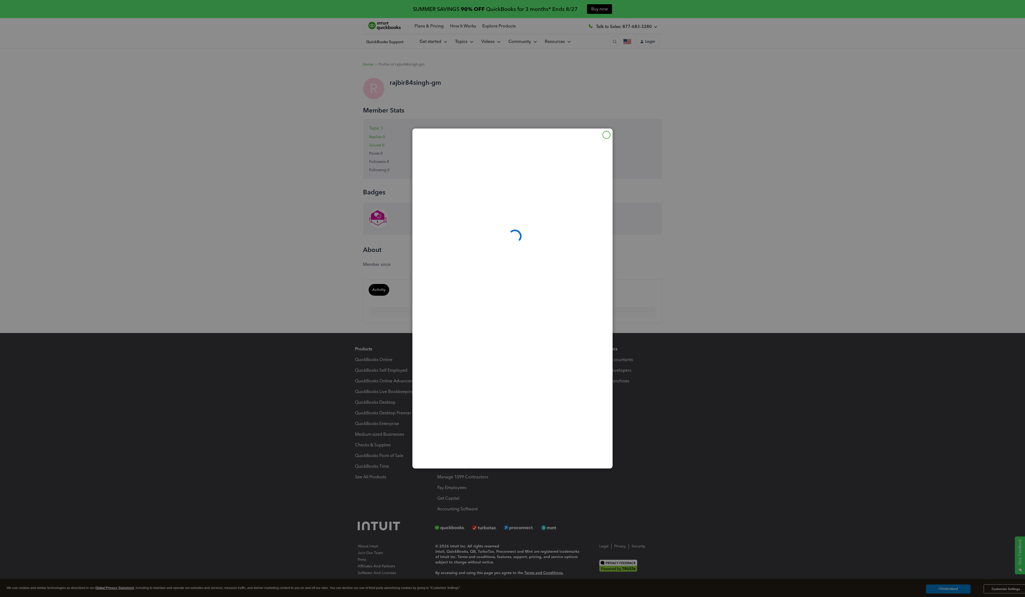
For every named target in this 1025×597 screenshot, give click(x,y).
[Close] (606, 134)
